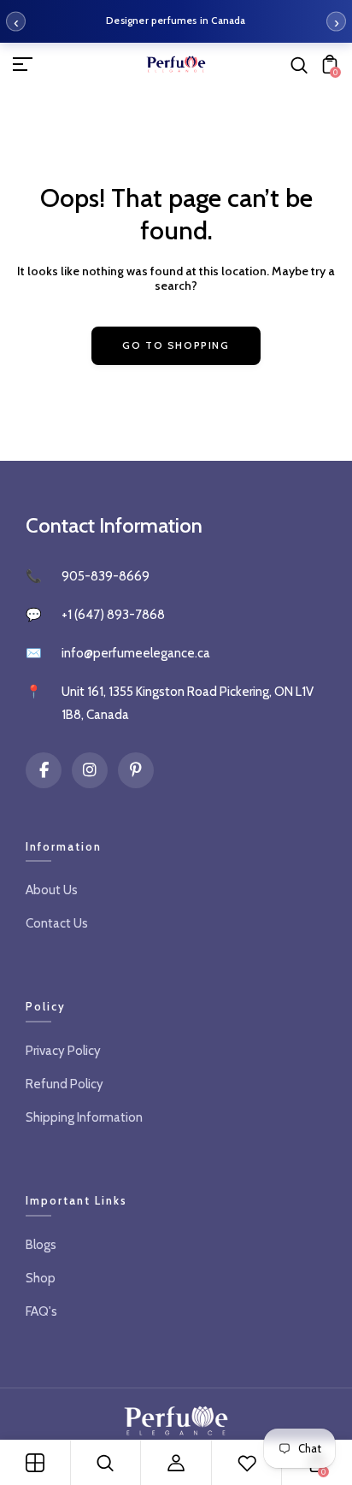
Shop (41, 1278)
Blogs (41, 1244)
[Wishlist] (247, 1462)
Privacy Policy (63, 1050)
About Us (52, 890)
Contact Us (57, 923)
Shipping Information (84, 1117)
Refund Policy (64, 1084)
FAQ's (41, 1311)
